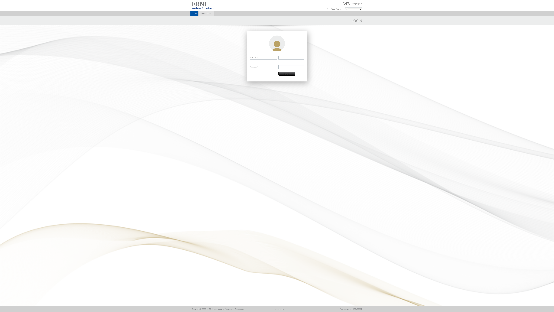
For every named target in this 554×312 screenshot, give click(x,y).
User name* (255, 57)
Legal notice (279, 309)
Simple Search (206, 13)
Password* (254, 67)
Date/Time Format (334, 9)
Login (194, 13)
